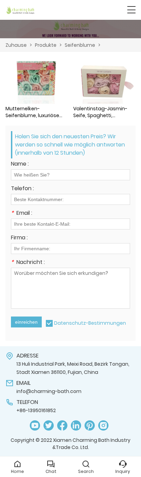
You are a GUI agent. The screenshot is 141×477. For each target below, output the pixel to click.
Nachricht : (28, 262)
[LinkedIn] (75, 425)
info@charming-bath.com (48, 391)
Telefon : (22, 189)
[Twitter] (48, 425)
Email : (21, 213)
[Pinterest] (89, 425)
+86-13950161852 (36, 410)
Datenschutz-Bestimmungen (90, 323)
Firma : (19, 238)
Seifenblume (80, 45)
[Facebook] (62, 425)
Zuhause (16, 45)
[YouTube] (34, 425)
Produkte (45, 45)
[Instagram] (103, 425)
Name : (20, 164)
